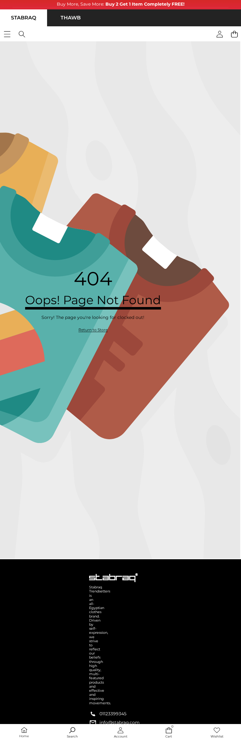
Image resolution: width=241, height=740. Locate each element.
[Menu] (7, 34)
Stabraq (23, 18)
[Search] (22, 34)
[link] (93, 330)
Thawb (71, 18)
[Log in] (219, 34)
